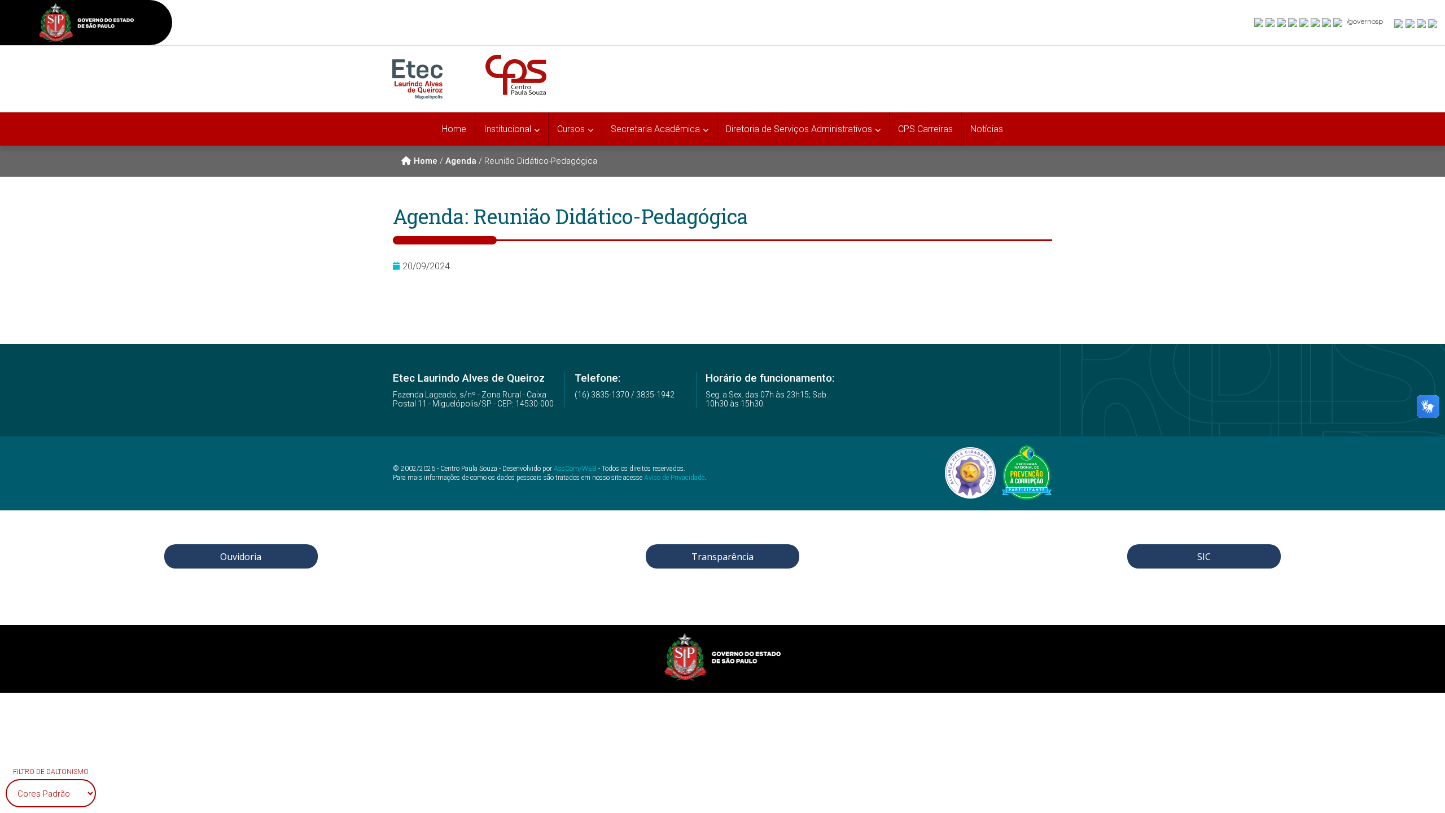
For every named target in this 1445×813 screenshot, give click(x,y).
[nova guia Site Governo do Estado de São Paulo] (86, 24)
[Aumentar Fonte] (1399, 23)
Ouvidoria (240, 556)
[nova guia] (1433, 23)
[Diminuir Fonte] (1410, 23)
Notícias (986, 129)
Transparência (722, 556)
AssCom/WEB (575, 469)
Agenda (460, 161)
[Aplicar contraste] (1422, 23)
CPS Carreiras (925, 129)
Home (454, 129)
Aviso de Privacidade (674, 478)
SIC (1204, 556)
